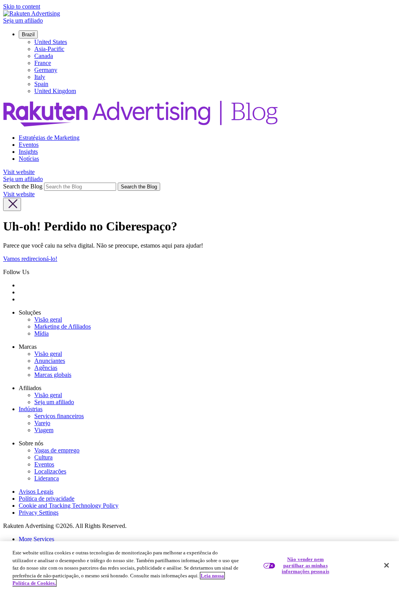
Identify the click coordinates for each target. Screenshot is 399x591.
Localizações (50, 471)
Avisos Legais (36, 491)
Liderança (46, 478)
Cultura (43, 457)
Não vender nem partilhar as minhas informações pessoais (305, 565)
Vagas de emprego (56, 450)
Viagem (43, 430)
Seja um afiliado (23, 20)
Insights (28, 151)
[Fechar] (386, 565)
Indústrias (30, 409)
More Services (36, 539)
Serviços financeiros (59, 416)
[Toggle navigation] (12, 204)
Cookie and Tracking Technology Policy (68, 505)
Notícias (29, 158)
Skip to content (21, 6)
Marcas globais (52, 374)
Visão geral (48, 319)
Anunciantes (49, 360)
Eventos (29, 144)
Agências (45, 367)
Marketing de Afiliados (62, 326)
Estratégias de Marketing (49, 137)
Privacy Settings (38, 512)
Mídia (41, 333)
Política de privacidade (46, 498)
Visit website (19, 172)
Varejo (42, 423)
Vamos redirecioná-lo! (30, 258)
